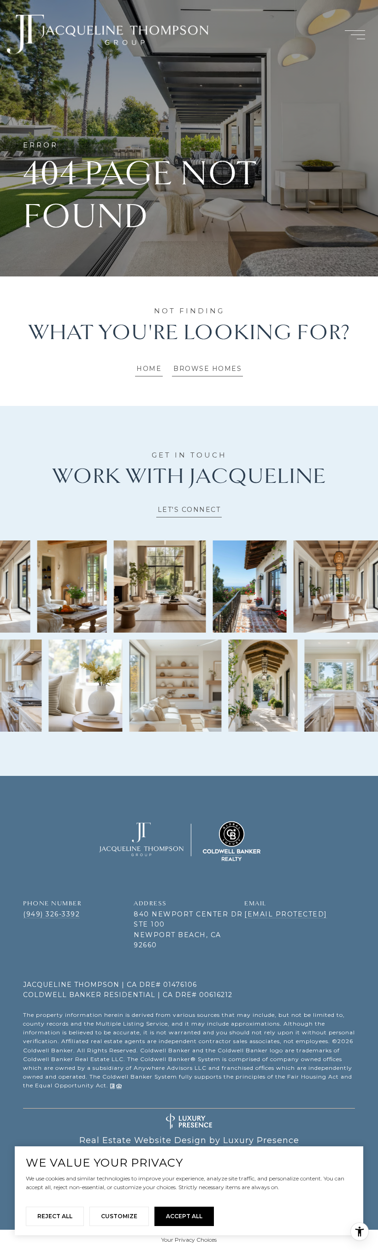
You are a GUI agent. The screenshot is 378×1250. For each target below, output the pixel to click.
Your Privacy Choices (189, 1239)
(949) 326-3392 (51, 914)
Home (148, 368)
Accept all (184, 1216)
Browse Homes (207, 368)
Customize (119, 1216)
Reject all (54, 1216)
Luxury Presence (261, 1140)
